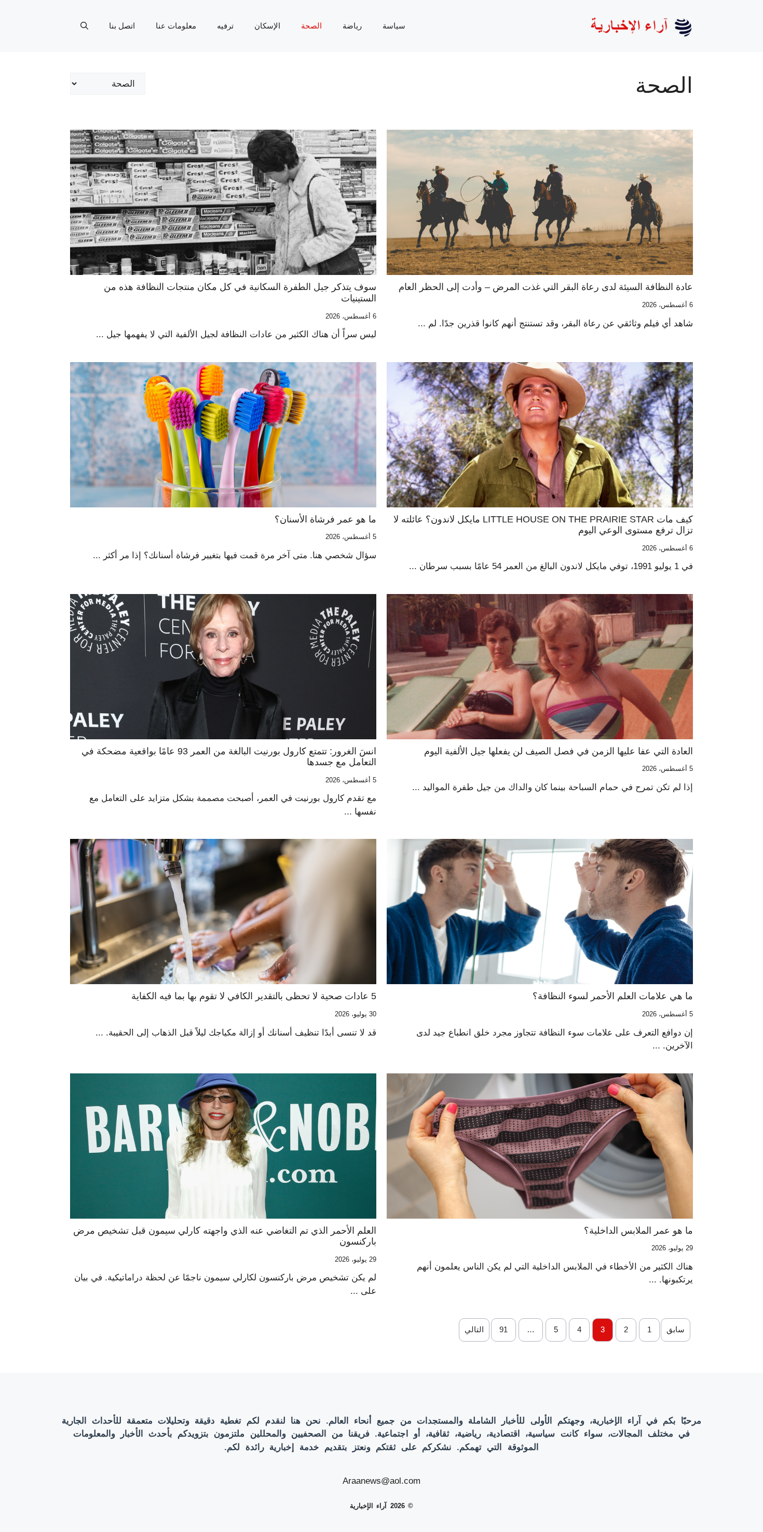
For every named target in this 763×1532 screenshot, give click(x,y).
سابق (675, 1329)
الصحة (311, 25)
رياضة (352, 25)
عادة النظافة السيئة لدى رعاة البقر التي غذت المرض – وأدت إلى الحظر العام (546, 287)
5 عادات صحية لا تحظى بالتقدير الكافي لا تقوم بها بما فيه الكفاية (253, 996)
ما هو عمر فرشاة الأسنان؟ (325, 519)
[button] (84, 26)
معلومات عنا (176, 25)
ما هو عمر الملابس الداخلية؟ (638, 1230)
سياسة (394, 25)
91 (503, 1329)
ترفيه (225, 25)
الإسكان (267, 25)
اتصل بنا (122, 25)
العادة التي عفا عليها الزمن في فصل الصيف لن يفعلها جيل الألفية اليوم (558, 751)
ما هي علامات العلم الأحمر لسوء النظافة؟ (613, 996)
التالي (474, 1329)
